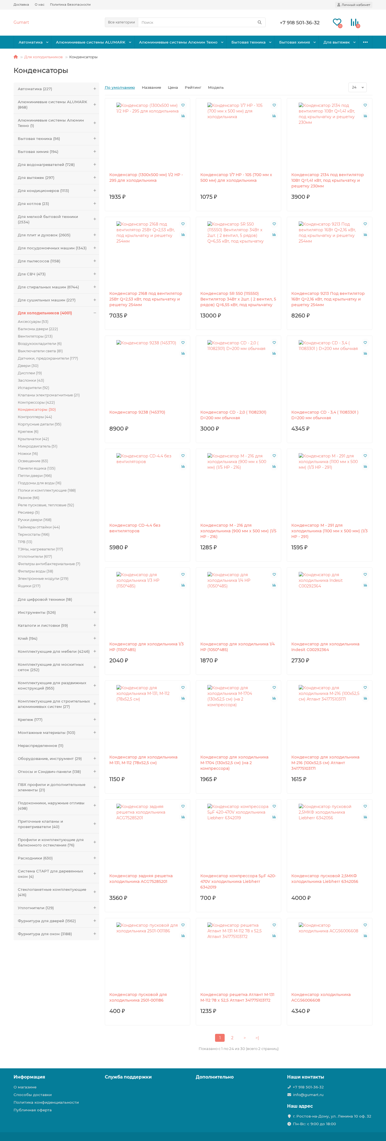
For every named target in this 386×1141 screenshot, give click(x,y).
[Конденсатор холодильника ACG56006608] (329, 954)
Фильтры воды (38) (35, 571)
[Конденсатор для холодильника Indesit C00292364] (329, 604)
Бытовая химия (294, 42)
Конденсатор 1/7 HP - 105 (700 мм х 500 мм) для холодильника (236, 177)
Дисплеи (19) (30, 373)
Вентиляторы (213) (35, 336)
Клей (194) (28, 638)
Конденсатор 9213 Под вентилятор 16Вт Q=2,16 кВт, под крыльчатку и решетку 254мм (328, 299)
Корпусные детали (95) (39, 424)
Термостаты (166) (33, 534)
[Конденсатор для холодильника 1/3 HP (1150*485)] (147, 604)
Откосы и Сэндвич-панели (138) (49, 771)
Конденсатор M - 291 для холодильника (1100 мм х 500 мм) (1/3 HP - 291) (329, 531)
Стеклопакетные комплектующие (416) (52, 892)
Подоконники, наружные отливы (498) (51, 806)
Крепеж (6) (28, 431)
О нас (39, 5)
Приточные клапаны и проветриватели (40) (40, 824)
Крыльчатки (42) (33, 438)
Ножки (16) (28, 453)
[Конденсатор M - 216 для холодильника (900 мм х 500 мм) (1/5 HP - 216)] (238, 485)
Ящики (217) (29, 586)
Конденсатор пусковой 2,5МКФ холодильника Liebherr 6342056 (324, 878)
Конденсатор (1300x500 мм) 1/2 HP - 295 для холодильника (146, 177)
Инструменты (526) (37, 612)
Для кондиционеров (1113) (43, 190)
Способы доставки (33, 1094)
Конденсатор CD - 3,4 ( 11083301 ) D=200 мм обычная (325, 415)
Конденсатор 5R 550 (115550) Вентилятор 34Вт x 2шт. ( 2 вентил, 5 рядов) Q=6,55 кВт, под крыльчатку (238, 299)
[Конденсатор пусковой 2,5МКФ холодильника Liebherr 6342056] (329, 836)
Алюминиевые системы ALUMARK (90, 42)
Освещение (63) (33, 461)
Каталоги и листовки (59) (43, 625)
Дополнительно (215, 1077)
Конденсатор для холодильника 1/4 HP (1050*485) (237, 646)
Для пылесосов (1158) (39, 261)
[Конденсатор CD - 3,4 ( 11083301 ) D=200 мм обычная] (329, 372)
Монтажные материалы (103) (46, 732)
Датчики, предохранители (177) (48, 358)
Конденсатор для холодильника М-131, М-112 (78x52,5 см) (143, 760)
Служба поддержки (128, 1077)
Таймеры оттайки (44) (39, 527)
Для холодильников (43, 57)
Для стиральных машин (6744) (48, 287)
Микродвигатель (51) (37, 446)
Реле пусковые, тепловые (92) (46, 505)
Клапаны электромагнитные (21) (49, 395)
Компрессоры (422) (36, 402)
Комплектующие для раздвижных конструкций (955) (52, 685)
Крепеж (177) (30, 719)
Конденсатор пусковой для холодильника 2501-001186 (138, 997)
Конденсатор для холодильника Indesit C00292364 (325, 646)
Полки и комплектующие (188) (47, 490)
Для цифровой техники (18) (45, 599)
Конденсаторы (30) (37, 409)
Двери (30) (28, 365)
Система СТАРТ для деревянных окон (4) (50, 874)
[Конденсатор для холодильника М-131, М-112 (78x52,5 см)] (147, 717)
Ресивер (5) (29, 512)
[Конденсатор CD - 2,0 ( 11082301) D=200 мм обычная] (238, 372)
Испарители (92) (33, 387)
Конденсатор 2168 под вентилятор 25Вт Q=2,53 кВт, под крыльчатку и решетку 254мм (145, 299)
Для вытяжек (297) (36, 177)
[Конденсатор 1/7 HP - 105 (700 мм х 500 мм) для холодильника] (238, 135)
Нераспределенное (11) (41, 745)
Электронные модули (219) (43, 578)
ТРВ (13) (25, 541)
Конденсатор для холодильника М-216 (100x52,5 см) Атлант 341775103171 (325, 763)
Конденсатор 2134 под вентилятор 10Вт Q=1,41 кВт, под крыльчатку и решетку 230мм (327, 180)
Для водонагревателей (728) (46, 164)
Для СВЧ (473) (32, 274)
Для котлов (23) (33, 203)
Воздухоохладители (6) (40, 343)
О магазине (25, 1087)
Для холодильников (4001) (45, 313)
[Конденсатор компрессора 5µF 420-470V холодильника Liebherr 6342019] (238, 836)
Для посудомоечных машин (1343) (52, 248)
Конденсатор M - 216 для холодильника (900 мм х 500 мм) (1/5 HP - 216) (238, 531)
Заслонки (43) (31, 380)
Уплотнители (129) (36, 908)
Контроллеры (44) (35, 416)
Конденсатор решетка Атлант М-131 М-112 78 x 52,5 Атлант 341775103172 (237, 997)
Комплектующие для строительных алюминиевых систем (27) (54, 704)
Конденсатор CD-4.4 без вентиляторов (135, 528)
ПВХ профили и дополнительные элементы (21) (51, 787)
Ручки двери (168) (34, 519)
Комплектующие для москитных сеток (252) (51, 667)
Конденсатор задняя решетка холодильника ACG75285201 (141, 878)
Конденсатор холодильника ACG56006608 (321, 997)
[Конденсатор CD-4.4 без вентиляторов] (147, 485)
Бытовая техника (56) (39, 138)
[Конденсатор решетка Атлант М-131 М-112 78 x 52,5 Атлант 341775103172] (238, 954)
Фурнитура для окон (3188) (45, 934)
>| (257, 1037)
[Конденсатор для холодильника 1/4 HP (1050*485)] (238, 604)
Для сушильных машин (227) (47, 300)
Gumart (21, 22)
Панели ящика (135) (36, 468)
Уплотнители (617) (35, 556)
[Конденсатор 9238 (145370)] (147, 372)
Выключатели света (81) (40, 351)
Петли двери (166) (35, 475)
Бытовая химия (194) (38, 151)
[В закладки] (183, 105)
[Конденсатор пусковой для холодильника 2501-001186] (147, 954)
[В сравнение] (183, 116)
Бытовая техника (248, 42)
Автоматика (31, 42)
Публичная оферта (33, 1110)
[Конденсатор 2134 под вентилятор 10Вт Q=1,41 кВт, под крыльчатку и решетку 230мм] (329, 135)
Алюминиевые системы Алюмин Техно (178, 42)
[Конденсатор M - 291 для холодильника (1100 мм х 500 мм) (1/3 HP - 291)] (329, 485)
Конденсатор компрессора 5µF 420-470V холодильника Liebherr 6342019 (238, 881)
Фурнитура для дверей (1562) (47, 921)
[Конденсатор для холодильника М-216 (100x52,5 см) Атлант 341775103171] (329, 717)
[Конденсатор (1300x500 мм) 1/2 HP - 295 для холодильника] (147, 135)
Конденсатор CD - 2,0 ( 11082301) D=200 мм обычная (233, 415)
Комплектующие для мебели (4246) (54, 651)
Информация (29, 1077)
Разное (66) (28, 497)
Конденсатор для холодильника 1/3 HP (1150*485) (146, 646)
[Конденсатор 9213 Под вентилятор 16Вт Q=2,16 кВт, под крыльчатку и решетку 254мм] (329, 253)
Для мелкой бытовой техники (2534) (48, 219)
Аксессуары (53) (33, 321)
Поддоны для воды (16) (39, 483)
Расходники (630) (35, 858)
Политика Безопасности (70, 5)
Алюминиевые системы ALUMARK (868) (52, 104)
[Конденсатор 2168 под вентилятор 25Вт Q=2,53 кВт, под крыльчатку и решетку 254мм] (147, 253)
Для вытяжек (337, 42)
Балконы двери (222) (38, 329)
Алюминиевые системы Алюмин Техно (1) (51, 123)
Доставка (21, 5)
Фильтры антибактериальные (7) (49, 563)
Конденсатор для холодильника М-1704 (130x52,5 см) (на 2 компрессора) (234, 763)
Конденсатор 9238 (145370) (137, 412)
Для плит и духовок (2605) (44, 235)
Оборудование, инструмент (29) (50, 758)
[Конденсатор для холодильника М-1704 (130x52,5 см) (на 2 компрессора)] (238, 717)
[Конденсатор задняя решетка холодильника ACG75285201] (147, 836)
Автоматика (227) (35, 89)
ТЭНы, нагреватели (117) (40, 549)
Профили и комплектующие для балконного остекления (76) (51, 842)
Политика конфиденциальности (46, 1102)
